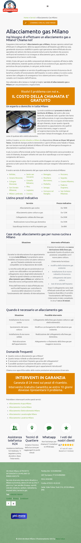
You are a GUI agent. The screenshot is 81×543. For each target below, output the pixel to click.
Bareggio (47, 174)
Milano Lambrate (16, 194)
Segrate (64, 178)
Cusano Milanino (67, 181)
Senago (46, 188)
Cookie (9, 498)
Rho (28, 187)
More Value (60, 539)
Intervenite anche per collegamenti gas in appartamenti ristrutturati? (35, 366)
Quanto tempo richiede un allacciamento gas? (26, 358)
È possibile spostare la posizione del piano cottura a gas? (30, 364)
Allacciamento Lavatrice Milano (21, 418)
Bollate (12, 174)
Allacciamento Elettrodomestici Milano (24, 411)
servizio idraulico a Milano (29, 140)
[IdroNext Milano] (10, 6)
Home (26, 18)
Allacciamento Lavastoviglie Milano (23, 414)
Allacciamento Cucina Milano (20, 407)
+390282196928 (16, 494)
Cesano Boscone (15, 178)
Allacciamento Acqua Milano (20, 404)
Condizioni (24, 498)
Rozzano (64, 174)
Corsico (29, 194)
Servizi (32, 18)
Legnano (29, 190)
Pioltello (46, 184)
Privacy (16, 498)
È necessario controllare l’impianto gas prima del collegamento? (33, 361)
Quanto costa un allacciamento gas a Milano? (25, 356)
